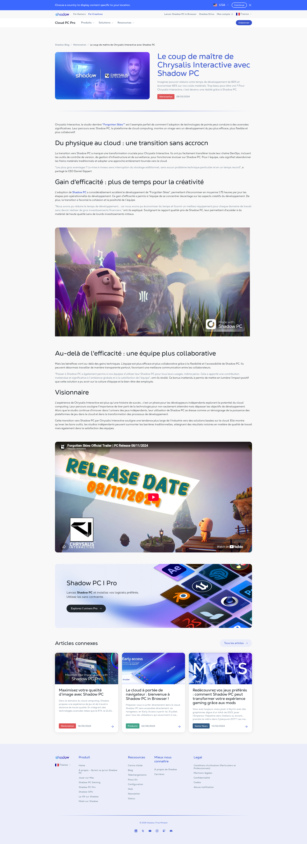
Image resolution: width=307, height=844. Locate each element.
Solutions (104, 22)
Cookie (197, 782)
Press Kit (133, 779)
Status (131, 798)
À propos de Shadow (165, 769)
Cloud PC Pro (65, 23)
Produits (86, 22)
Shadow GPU (86, 791)
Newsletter (134, 793)
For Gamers (79, 14)
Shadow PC (79, 192)
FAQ (130, 789)
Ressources (124, 22)
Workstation (79, 44)
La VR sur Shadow (89, 796)
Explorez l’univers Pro (84, 608)
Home (82, 765)
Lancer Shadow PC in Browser (180, 14)
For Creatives (95, 14)
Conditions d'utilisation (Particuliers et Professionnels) (215, 767)
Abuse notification (204, 787)
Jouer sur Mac (86, 777)
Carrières (159, 774)
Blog (130, 770)
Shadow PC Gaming (89, 782)
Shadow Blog (62, 44)
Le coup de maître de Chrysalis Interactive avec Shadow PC (122, 44)
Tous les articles (234, 643)
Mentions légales (203, 772)
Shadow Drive (206, 14)
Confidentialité (202, 777)
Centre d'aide (135, 765)
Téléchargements (137, 774)
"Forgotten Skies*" (113, 124)
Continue (239, 5)
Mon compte (223, 14)
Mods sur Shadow (88, 801)
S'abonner (243, 22)
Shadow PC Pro (87, 787)
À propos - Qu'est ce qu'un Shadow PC (98, 772)
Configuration (135, 784)
